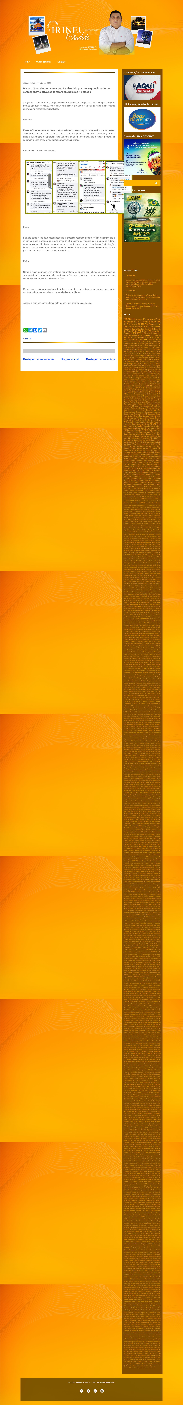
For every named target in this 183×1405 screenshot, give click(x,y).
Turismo (151, 482)
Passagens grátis (155, 1107)
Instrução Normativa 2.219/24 (150, 923)
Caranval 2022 (156, 708)
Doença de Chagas (140, 807)
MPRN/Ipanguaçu (145, 977)
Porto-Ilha (139, 1155)
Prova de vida (144, 432)
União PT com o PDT (146, 1297)
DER (130, 513)
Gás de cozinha (154, 362)
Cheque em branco (130, 732)
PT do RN (150, 1097)
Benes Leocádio (129, 681)
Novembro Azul (155, 550)
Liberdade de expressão (137, 542)
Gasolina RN (145, 894)
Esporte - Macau (129, 523)
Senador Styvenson (130, 579)
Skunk (155, 1258)
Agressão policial (150, 631)
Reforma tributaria (129, 1208)
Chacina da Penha (154, 730)
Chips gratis (139, 732)
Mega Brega (147, 396)
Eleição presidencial (130, 830)
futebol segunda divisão (131, 1341)
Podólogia (143, 1138)
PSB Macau (128, 1095)
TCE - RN (144, 1270)
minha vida (127, 594)
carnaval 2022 (129, 406)
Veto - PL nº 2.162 (153, 1314)
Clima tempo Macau (137, 743)
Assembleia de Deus (153, 650)
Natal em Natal (138, 428)
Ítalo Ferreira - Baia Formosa (143, 1361)
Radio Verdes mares (131, 1198)
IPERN (133, 917)
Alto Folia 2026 (144, 490)
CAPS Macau (142, 687)
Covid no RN (133, 511)
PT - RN (143, 1097)
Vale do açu (156, 1306)
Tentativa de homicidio (152, 1279)
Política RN (128, 360)
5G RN (156, 488)
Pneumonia (156, 1136)
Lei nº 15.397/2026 (154, 954)
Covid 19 (138, 390)
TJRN (154, 378)
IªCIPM (134, 931)
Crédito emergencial (149, 780)
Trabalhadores (128, 1287)
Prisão (126, 352)
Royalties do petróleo (130, 1229)
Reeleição (134, 565)
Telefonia (133, 1279)
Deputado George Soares (132, 795)
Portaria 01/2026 (129, 1152)
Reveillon (157, 1219)
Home (27, 62)
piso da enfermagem (142, 406)
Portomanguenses (148, 1155)
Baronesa (148, 675)
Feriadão (130, 865)
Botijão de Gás (129, 444)
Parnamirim (156, 350)
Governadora (139, 902)
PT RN (153, 554)
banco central (155, 1330)
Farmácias (157, 855)
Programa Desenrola (137, 1173)
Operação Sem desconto (151, 470)
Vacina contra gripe (142, 1301)
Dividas (151, 805)
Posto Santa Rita (135, 1157)
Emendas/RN (150, 836)
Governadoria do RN (142, 532)
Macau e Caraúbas (149, 987)
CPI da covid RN (149, 693)
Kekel (130, 939)
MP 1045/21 (145, 968)
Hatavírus (157, 910)
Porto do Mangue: (129, 1155)
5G (159, 436)
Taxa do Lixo (131, 1277)
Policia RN (140, 1140)
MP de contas (151, 970)
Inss (158, 331)
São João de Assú (139, 1266)
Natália (126, 1026)
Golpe (125, 902)
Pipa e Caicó (128, 1132)
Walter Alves (145, 590)
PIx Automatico (153, 1086)
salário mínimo (148, 594)
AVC (151, 619)
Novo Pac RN (128, 1032)
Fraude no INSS (155, 528)
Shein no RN (146, 579)
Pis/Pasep (127, 366)
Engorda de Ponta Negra (143, 521)
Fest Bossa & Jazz (137, 867)
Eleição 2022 (138, 339)
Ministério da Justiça (153, 1008)
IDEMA (132, 466)
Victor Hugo (145, 1316)
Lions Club (144, 960)
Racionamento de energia (146, 1196)
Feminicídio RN (155, 861)
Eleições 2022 (129, 362)
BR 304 (136, 388)
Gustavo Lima (156, 908)
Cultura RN (151, 511)
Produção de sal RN (153, 1169)
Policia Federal (151, 1138)
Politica (157, 358)
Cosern (157, 388)
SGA (158, 374)
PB (125, 472)
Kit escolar (136, 939)
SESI (134, 1233)
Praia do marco (155, 1157)
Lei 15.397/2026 (134, 948)
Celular (158, 503)
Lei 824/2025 (153, 944)
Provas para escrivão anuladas (149, 1181)
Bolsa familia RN (139, 497)
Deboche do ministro (132, 788)
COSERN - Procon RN (146, 691)
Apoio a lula (156, 641)
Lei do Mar (131, 954)
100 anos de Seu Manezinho (143, 598)
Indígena (140, 921)
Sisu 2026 (148, 1256)
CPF (154, 691)
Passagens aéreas (129, 1107)
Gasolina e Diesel (154, 894)
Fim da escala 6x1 (144, 528)
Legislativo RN (143, 944)
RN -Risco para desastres (143, 1190)
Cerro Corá (132, 730)
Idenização (139, 917)
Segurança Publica (147, 1244)
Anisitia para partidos (130, 639)
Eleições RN (156, 830)
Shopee (140, 1252)
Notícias (153, 374)
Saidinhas (144, 1235)
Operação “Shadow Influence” (133, 1074)
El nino (152, 823)
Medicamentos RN (135, 999)
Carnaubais (128, 333)
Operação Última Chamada (151, 1072)
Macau (28, 339)
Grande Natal (136, 464)
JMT (154, 931)
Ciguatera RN (128, 741)
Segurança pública (143, 402)
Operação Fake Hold (138, 1053)
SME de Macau (155, 1233)
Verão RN (143, 1314)
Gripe (158, 904)
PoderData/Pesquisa (145, 559)
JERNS (149, 931)
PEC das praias (152, 1082)
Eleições (149, 830)
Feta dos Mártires (135, 875)
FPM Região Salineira (134, 848)
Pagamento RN (155, 1099)
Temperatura (140, 1279)
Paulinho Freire (150, 472)
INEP (128, 917)
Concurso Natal (128, 749)
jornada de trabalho (138, 1347)
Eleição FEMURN (137, 826)
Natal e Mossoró (136, 1024)
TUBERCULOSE (129, 1275)
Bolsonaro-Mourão (141, 685)
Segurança (137, 1244)
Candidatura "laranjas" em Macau (134, 703)
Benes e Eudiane (140, 681)
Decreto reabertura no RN (140, 790)
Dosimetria (147, 809)
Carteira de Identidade (146, 718)
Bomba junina (152, 685)
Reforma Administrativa (144, 565)
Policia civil (136, 366)
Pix (151, 337)
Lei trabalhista (140, 956)
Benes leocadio (151, 442)
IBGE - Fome (128, 915)
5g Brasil (157, 406)
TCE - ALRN (136, 1270)
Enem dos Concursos (136, 838)
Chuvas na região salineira (144, 735)
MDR (154, 424)
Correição (127, 766)
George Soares (153, 530)
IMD (145, 536)
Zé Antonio (147, 1328)
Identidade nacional (149, 917)
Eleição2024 (141, 830)
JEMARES (143, 931)
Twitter (158, 1293)
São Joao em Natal (130, 1264)
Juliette (148, 422)
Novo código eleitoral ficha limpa (141, 1035)
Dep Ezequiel (139, 370)
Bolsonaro (127, 335)
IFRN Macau (149, 339)
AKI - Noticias (156, 615)
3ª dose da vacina (147, 488)
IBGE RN (151, 372)
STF (139, 331)
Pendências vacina (148, 1115)
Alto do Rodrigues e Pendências (134, 637)
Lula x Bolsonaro (136, 964)
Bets (158, 442)
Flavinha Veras (135, 879)
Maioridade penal (150, 991)
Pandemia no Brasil (131, 1101)
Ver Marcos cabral (152, 1310)
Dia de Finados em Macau (144, 801)
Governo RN (143, 362)
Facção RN (153, 848)
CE (155, 410)
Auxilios (135, 664)
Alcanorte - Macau (133, 633)
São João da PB (151, 1264)
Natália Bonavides (134, 1026)
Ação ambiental (129, 668)
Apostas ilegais (149, 643)
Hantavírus (150, 910)
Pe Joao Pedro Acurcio (139, 1111)
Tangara (136, 1275)
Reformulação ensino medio (145, 1208)
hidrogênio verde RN (135, 1343)
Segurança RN (141, 360)
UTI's (155, 1295)
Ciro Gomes (147, 507)
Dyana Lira (138, 416)
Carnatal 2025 (139, 503)
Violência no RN (155, 588)
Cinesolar (142, 741)
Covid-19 (148, 329)
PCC (136, 1078)
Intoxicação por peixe (153, 925)
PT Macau (144, 364)
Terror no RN (149, 1281)
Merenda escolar (149, 426)
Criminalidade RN (140, 778)
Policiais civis (156, 559)
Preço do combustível (137, 1167)
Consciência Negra (130, 755)
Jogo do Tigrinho (137, 538)
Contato (61, 62)
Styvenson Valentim (145, 1260)
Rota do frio (127, 1225)
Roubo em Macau (137, 1225)
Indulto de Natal (130, 921)
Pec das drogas (130, 1113)
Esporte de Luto (134, 842)
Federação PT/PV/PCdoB (132, 861)
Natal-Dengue (148, 1024)
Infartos (152, 921)
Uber (159, 1295)
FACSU (130, 846)
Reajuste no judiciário (145, 1202)
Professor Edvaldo (154, 561)
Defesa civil (153, 790)
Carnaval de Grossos (130, 714)
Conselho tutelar (130, 450)
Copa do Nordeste (155, 761)
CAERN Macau (154, 348)
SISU (154, 434)
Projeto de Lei (145, 1175)
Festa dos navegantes (146, 873)
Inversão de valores (132, 927)
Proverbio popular (129, 1184)
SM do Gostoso (145, 1233)
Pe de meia (133, 557)
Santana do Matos (146, 480)
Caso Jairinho (139, 722)
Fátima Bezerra (150, 356)
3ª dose (126, 608)
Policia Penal (132, 1140)
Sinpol (137, 1256)
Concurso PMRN (134, 751)
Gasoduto (137, 894)
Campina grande (154, 701)
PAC (153, 552)
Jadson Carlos (128, 933)
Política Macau (141, 1148)
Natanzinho (156, 1024)
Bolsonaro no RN (129, 685)
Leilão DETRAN (151, 956)
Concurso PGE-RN (139, 749)
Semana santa (129, 577)
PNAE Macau (153, 1090)
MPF (144, 352)
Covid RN (143, 414)
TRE (137, 354)
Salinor (131, 1237)
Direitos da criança (137, 805)
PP (149, 554)
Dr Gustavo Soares (150, 517)
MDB (138, 468)
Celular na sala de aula (140, 448)
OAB (158, 428)
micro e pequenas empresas (133, 1349)
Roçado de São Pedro (145, 1229)
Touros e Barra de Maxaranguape (148, 1285)
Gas (159, 892)
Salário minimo (138, 1237)
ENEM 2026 (152, 813)
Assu (153, 354)
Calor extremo (156, 699)
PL (159, 1086)
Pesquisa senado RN (153, 1128)
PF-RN (139, 1086)
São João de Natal (130, 1268)
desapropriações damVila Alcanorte (135, 1337)
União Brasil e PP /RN (131, 1297)
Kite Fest (144, 939)
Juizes (126, 937)
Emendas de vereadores (138, 834)
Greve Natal (152, 904)
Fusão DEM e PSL (154, 888)
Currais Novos (138, 454)
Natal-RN (147, 335)
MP (139, 968)
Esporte (131, 392)
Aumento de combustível (136, 440)
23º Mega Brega (153, 604)
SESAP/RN (128, 480)
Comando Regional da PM (145, 745)
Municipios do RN (129, 1020)
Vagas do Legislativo (132, 1306)
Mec (147, 352)
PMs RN (144, 554)
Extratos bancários (154, 844)
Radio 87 (157, 1196)
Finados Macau (129, 877)
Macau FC (149, 983)
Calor (132, 503)
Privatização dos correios (152, 1167)
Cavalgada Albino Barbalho (138, 726)
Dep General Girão (136, 792)
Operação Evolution (147, 1051)
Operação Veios (143, 1066)
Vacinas (150, 1301)
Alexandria (127, 635)
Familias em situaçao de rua (144, 855)
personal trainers (138, 1351)
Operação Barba (135, 1047)
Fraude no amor (150, 886)
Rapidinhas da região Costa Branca (138, 434)
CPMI (142, 695)
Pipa (148, 1130)
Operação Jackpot (129, 1057)
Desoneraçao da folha (144, 799)
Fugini (131, 888)
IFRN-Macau (150, 915)
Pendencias (156, 341)
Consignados (142, 755)
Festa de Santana (135, 869)
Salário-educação (149, 1237)
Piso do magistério (134, 400)
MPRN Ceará (128, 975)
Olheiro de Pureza (146, 1041)
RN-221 (147, 1194)
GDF (138, 892)
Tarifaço (157, 404)
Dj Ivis (131, 807)
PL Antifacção (131, 472)
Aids (125, 633)
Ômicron (157, 360)
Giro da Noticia (144, 900)
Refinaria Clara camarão (140, 478)
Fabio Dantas (156, 523)
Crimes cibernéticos (154, 776)
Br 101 (147, 497)
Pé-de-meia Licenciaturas (135, 1186)
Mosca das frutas (155, 1016)
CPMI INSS (147, 695)
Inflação (158, 921)
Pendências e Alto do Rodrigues (141, 474)
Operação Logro (131, 1059)
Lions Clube (151, 960)
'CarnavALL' (156, 596)
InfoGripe (126, 923)
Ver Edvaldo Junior (138, 1310)
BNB (133, 494)
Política (126, 384)
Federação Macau (154, 859)
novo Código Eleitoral (152, 484)
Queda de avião (155, 1186)
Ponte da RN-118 (142, 1150)
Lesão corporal (136, 960)
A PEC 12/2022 (153, 612)
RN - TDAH (157, 1188)
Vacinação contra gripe (133, 1304)
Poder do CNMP (134, 1138)
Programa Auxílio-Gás (139, 1171)
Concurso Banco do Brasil (141, 747)
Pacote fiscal (136, 1099)
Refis (136, 1206)
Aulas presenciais (154, 654)
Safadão (140, 573)
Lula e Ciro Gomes (149, 962)
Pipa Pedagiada (155, 1130)
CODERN (157, 689)
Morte (154, 396)
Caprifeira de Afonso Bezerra (133, 708)
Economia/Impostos (130, 817)
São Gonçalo (140, 1262)
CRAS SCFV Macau (136, 501)
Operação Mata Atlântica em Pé (149, 1059)
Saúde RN (127, 354)
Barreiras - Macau (152, 679)
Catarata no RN (149, 724)
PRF (158, 382)
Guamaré (137, 319)
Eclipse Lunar (137, 815)
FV (150, 523)
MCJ (158, 394)
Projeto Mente (134, 1175)
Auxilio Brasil (128, 368)
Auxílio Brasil (137, 442)
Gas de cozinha (129, 894)
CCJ (155, 687)
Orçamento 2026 (155, 1074)
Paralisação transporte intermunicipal (144, 1103)
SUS (144, 366)
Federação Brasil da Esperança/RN (135, 859)
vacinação (127, 486)
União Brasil (149, 384)
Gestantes (127, 898)
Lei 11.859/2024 (152, 946)
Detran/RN (136, 517)
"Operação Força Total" (150, 486)
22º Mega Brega (155, 602)
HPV (144, 910)
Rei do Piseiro (155, 1213)
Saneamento (128, 575)
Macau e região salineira (133, 396)
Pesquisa (130, 430)
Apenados (147, 641)
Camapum (127, 701)
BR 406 (152, 668)
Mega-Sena (152, 999)
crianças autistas (148, 1333)
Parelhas (126, 1105)
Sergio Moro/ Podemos (148, 1250)
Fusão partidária (129, 890)
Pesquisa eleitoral (129, 1128)
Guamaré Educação (138, 906)
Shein (135, 1252)
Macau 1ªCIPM (140, 983)
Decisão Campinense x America (150, 788)
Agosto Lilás (134, 631)
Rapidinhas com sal (149, 563)
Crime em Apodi (155, 772)
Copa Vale (157, 759)
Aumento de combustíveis (151, 656)
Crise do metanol (142, 511)
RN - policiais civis (129, 1190)
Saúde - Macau (135, 1241)
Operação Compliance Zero (139, 1049)
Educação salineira (143, 823)
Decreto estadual (139, 456)
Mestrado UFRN (145, 1001)
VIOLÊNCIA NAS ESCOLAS (151, 1299)
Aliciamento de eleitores (138, 635)
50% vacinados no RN (148, 608)
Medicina (145, 999)
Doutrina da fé (156, 809)
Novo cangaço (150, 428)
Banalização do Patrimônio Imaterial (136, 672)
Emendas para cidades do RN (134, 836)
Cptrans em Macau (130, 772)
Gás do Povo (133, 536)
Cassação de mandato (136, 724)
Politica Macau (134, 1142)
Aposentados (138, 643)
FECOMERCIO (143, 846)
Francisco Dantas (147, 884)
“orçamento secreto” (149, 1368)
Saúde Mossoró (145, 1241)
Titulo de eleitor (136, 384)
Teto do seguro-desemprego (136, 1283)
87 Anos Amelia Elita (136, 612)
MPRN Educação (138, 975)
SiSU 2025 (157, 1254)
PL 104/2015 (134, 1088)
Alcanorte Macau (144, 633)
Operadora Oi (156, 1041)
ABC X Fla (136, 615)
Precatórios (136, 476)
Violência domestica (153, 1318)
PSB (125, 430)
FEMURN (127, 348)
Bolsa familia (142, 683)
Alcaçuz (137, 438)
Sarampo (157, 480)
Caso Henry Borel (129, 722)
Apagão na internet (136, 641)
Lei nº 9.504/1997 (130, 956)
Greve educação (129, 534)
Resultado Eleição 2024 (136, 1217)
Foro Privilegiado (155, 881)
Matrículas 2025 (152, 997)
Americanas (153, 490)
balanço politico (144, 1330)
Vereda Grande (134, 1314)
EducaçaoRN (134, 819)
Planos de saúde (146, 1136)
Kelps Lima (151, 394)
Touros (137, 436)
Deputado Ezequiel (131, 458)
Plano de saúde (142, 1134)
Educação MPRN (136, 821)
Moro (142, 1012)
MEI (136, 968)
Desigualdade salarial (130, 799)
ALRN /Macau (140, 617)
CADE (151, 497)
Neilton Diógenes (145, 1026)
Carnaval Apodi (135, 712)
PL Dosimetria (132, 1090)
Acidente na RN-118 (148, 625)
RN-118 (142, 1194)
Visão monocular (129, 1322)
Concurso (139, 412)
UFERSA (142, 354)
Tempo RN (143, 482)
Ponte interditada (154, 1150)
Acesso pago (133, 623)
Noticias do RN (129, 1030)
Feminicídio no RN (130, 863)
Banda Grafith (139, 368)
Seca (152, 1241)
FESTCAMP (153, 846)
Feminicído (139, 863)
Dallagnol (133, 786)
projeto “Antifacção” (150, 1353)
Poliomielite (127, 561)
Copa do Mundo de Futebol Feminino (136, 761)
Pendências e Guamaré (132, 1115)
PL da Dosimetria (133, 398)
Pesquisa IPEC (155, 557)
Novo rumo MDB (151, 1037)
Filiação (158, 875)
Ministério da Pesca (130, 1010)
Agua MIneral (129, 438)
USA (152, 1295)
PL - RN (127, 1088)
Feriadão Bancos (139, 865)
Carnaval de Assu (154, 712)
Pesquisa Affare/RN (138, 1119)
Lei (135, 468)
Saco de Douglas (129, 1235)
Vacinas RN (132, 586)
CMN (140, 689)
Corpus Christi (155, 763)
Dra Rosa (127, 811)
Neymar (158, 1026)
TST (159, 1273)
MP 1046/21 (154, 968)
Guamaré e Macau (153, 906)
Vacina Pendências (130, 1301)
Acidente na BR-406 (135, 625)
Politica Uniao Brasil (154, 1142)
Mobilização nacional (134, 1012)
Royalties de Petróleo (142, 1227)
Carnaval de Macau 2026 (146, 714)
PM (139, 1090)
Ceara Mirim (152, 726)
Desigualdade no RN (153, 797)
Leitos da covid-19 (154, 958)
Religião (151, 567)
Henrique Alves (135, 382)
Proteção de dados (130, 1181)
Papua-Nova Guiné (145, 1101)
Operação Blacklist (147, 1047)
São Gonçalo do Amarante (141, 378)
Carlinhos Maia (139, 710)
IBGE (146, 350)
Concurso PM (150, 749)
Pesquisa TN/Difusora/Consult (151, 1126)
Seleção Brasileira (150, 1246)
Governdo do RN (155, 532)
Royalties (132, 571)
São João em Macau (143, 1268)
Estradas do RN (155, 842)
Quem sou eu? (43, 62)
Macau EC (139, 426)
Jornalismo (157, 933)
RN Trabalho (133, 1192)
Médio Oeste (152, 1022)
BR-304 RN (145, 494)
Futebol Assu (139, 890)
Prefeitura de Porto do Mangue (139, 1163)
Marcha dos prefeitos (145, 995)
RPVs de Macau (155, 1194)
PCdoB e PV (144, 1078)
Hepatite (126, 912)
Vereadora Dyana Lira (141, 1312)
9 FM (145, 612)
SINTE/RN (133, 573)
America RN (156, 637)
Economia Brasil (145, 458)
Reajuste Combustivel (138, 1200)
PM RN (142, 1090)
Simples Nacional (129, 1256)
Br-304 (135, 410)
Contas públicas (140, 757)
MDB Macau (130, 968)
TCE (133, 354)
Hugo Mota (152, 912)
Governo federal (154, 420)
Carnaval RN (144, 712)
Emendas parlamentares (138, 460)
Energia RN (148, 838)
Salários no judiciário (136, 1239)
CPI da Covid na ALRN (135, 693)
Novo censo (152, 1032)
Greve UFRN (139, 392)
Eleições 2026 (155, 519)
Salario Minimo (129, 402)
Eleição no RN (133, 418)
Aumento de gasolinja (145, 658)
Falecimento (146, 850)
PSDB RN (136, 348)
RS (152, 476)
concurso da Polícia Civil (132, 1333)
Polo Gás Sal (152, 1144)
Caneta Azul (150, 703)
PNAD (146, 1090)
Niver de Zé (127, 1028)
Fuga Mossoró (128, 530)
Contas (132, 757)
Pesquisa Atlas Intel (153, 1119)
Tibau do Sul (141, 581)
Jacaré (158, 931)
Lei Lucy (134, 952)
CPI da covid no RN (151, 499)
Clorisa (147, 743)
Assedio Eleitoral (140, 650)
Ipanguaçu (137, 374)
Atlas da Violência (130, 654)
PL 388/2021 (144, 1088)
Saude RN (151, 366)
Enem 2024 (144, 418)
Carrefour (126, 718)
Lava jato (151, 941)
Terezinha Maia (128, 1281)
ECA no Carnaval (147, 811)
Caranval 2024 (128, 710)
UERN (150, 360)
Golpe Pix (131, 902)
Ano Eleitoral (151, 639)
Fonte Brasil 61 (132, 881)
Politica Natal (143, 1142)
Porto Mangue (155, 1152)
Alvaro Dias (148, 637)
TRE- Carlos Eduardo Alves (143, 1273)
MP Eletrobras (141, 970)
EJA (147, 813)
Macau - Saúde (155, 981)
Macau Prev (152, 985)
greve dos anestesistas (146, 1341)
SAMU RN (152, 1231)
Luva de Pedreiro (149, 964)
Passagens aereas (154, 1105)
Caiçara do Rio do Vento (141, 699)
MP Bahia (133, 970)
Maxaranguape (135, 548)
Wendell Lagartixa (154, 1324)
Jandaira (145, 374)
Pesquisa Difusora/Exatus (146, 1121)
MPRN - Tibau (148, 972)
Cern (153, 505)
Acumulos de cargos (148, 627)
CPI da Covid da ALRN (137, 499)
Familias (131, 855)
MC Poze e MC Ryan (149, 966)
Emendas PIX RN (140, 832)
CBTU (151, 687)
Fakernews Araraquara (135, 850)
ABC (131, 615)
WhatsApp (127, 1326)
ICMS (147, 337)
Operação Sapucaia (130, 1066)
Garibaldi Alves (142, 530)
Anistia (140, 639)
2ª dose (146, 606)
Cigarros (157, 739)
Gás (125, 910)
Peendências (148, 1113)
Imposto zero (147, 919)
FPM (151, 327)
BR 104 (140, 668)
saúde (144, 333)
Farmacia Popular (153, 460)
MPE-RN (126, 972)
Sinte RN (142, 1256)
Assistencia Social (129, 652)
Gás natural (139, 910)
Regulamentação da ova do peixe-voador (137, 1213)
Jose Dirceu (137, 935)
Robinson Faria (128, 1223)
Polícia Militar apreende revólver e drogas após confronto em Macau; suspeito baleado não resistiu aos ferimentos (143, 297)
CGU (133, 689)
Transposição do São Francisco (139, 1289)
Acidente (136, 490)
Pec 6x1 (157, 1111)
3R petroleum (137, 386)
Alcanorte (157, 386)
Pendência (157, 1113)
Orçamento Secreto (130, 1076)
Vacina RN (145, 436)
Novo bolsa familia (137, 552)
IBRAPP (140, 536)
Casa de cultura (145, 720)
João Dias (157, 935)
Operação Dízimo (134, 1051)
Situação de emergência (134, 376)
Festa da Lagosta (148, 867)
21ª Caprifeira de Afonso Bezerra (138, 602)
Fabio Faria (145, 848)
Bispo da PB (133, 683)
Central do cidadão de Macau (142, 505)
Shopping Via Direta (149, 1252)
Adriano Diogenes (129, 629)
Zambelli (145, 1326)
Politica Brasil (135, 561)
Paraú (158, 1103)
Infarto (146, 921)
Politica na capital (129, 1144)
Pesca (158, 1117)
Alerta (152, 633)
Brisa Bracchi (146, 410)
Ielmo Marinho (140, 422)
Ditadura (145, 805)
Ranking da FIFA (145, 1198)
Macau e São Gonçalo (152, 546)
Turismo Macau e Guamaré (137, 1293)
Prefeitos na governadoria (142, 1161)
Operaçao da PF (129, 1043)
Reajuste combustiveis (153, 1200)
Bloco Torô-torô (128, 497)
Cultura (158, 780)
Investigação (146, 927)
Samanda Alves (155, 573)
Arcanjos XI (136, 646)
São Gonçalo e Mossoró (152, 1262)
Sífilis (129, 1270)
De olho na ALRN (142, 786)
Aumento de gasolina (130, 658)
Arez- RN (155, 646)
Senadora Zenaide (135, 1250)
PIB (142, 1086)
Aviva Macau (138, 666)
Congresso (139, 509)
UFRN (148, 354)
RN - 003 (150, 1188)
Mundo (158, 1018)
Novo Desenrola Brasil (153, 1030)
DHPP (137, 784)
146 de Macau (137, 600)
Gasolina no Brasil (130, 896)
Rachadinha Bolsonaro (131, 1196)
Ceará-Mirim (134, 380)
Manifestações (143, 993)
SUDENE (135, 480)
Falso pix (136, 852)
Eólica (125, 846)
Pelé (148, 557)
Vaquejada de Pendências (132, 1308)
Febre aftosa (128, 420)
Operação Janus (140, 1057)
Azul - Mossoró (147, 666)
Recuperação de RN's (137, 1204)
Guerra (126, 536)
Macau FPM (156, 983)
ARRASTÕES (144, 619)
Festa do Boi (146, 526)
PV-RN (129, 1099)
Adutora (146, 629)
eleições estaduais (154, 592)
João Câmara (135, 394)
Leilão (155, 540)
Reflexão (141, 1206)
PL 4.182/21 (154, 1088)
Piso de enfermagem (140, 358)
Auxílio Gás (142, 664)
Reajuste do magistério (131, 1202)
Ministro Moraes (129, 1008)
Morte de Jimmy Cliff (143, 1014)
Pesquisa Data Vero (130, 1121)
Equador (157, 840)
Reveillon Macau (129, 1221)
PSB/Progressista (138, 1095)
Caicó (135, 352)
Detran (130, 416)
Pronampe (134, 1177)
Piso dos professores (140, 1132)
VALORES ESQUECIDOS (139, 583)
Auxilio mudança (155, 662)
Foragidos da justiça (143, 881)
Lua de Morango (138, 962)
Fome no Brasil (130, 462)
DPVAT (156, 784)
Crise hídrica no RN (153, 778)
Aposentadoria (128, 643)
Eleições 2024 (145, 519)
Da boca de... (131, 275)
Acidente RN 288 (143, 623)
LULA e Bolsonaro (129, 941)
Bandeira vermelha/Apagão (133, 675)
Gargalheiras (153, 892)
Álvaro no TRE (155, 1359)
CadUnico (153, 697)
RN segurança (128, 563)
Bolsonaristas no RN (153, 683)
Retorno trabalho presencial (134, 1219)
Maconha (140, 991)
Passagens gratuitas (142, 1107)
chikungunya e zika (142, 592)
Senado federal (135, 1248)
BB (144, 442)
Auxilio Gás (128, 442)
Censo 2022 (148, 728)
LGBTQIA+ (157, 939)
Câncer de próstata (130, 782)
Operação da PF (144, 1070)
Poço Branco (144, 561)
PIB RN (146, 1086)
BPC (136, 668)
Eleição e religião (154, 828)
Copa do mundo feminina (138, 452)
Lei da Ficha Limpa (146, 540)
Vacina (126, 586)
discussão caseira (154, 1337)
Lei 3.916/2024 (145, 948)
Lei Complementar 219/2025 (143, 950)
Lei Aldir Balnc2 (155, 948)
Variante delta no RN (144, 586)
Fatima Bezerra (154, 418)
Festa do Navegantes (147, 871)
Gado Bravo (144, 892)
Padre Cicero (145, 1099)
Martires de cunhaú (139, 997)
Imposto (126, 919)
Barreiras (143, 679)
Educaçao (144, 344)
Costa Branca (129, 390)
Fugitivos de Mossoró (140, 888)
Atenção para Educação (152, 652)
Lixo (131, 962)
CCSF (158, 687)
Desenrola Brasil (148, 390)
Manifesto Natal (155, 993)
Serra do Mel (155, 402)
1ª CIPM (145, 600)
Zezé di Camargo (137, 1328)
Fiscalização (156, 877)
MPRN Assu (156, 972)
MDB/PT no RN (131, 544)
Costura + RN (142, 770)
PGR (134, 554)
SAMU (158, 571)
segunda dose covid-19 (147, 1355)
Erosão (126, 842)
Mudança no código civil (139, 1018)
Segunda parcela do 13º (151, 575)
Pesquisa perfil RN (141, 1128)
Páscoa (150, 1184)
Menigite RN (136, 1001)
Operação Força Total (153, 1053)
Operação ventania (137, 1072)
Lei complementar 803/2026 (147, 952)
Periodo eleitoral (150, 1117)
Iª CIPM (128, 538)
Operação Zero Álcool (152, 1068)
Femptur (146, 863)
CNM (130, 352)
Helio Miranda (149, 392)
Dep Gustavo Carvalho (146, 515)
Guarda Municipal (154, 534)
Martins (130, 997)
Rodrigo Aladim (150, 569)
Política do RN (154, 344)
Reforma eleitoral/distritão (153, 1206)
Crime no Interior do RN (139, 776)
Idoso (158, 917)
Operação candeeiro (130, 1070)
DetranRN (134, 356)
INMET (126, 394)
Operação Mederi (129, 1061)
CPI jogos (137, 695)
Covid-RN (152, 452)
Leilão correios (144, 958)
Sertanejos (129, 1252)
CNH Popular (146, 689)
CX (159, 410)
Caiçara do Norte (152, 446)
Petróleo (126, 559)
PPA (133, 1092)
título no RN (143, 1357)
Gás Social (130, 910)
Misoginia (141, 1010)
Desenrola (157, 515)
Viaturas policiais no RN (132, 1316)
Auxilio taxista (128, 664)
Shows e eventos (147, 1254)
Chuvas (143, 380)
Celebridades (140, 728)
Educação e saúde (130, 823)
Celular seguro (128, 505)
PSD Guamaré (149, 1095)
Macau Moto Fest (138, 546)
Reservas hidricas (132, 1215)
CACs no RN (133, 687)
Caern (134, 329)
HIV (144, 464)
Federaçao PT (155, 857)
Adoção (158, 627)
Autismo (153, 660)
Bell (159, 679)
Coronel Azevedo (145, 763)
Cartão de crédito (133, 720)
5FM (157, 608)
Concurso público (145, 753)
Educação (127, 329)
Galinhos (140, 329)
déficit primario (128, 1339)
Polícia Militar (132, 1148)
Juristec (144, 937)
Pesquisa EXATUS (141, 430)
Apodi (158, 366)
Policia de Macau (149, 1140)
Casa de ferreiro (155, 720)
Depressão (146, 792)
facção (158, 1339)
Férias (158, 890)
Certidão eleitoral (142, 730)
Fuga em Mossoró (145, 462)
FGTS (126, 382)
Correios (137, 414)
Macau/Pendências (130, 991)
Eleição (150, 380)
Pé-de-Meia (146, 476)
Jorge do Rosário (148, 933)
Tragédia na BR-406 (139, 1287)
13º (152, 406)
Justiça (143, 394)
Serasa (139, 579)
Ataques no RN (140, 652)
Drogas (133, 811)
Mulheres (152, 1018)
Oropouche (146, 1074)
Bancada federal (154, 672)
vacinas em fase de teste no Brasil (139, 1359)
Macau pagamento (154, 989)
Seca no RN (137, 575)
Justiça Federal (153, 937)
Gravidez (157, 902)
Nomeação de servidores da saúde (148, 1028)
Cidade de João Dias (136, 737)
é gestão (157, 1361)
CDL (125, 689)
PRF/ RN (138, 1092)
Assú (154, 331)
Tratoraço (134, 1291)
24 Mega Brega (137, 488)
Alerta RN (157, 633)
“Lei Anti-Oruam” (144, 1364)
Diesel (142, 517)
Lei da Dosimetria (133, 540)
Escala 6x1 (156, 521)
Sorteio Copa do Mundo (131, 1260)
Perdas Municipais (138, 1117)
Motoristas (127, 1018)
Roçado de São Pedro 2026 (146, 571)
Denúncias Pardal (132, 515)
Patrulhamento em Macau (149, 1109)
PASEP (132, 1078)
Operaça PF (136, 470)
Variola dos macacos (135, 484)
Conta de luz (128, 414)
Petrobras (144, 348)
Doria (130, 809)
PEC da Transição (141, 1082)
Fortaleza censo (135, 884)
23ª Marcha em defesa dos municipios (135, 604)
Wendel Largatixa (141, 1324)
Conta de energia (149, 509)
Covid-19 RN (132, 331)
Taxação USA (147, 1277)
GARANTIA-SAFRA (130, 892)
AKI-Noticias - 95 (129, 617)
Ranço (154, 1198)
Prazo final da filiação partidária (134, 1159)
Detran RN (134, 342)
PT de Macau (155, 364)
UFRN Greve (127, 1295)
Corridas (132, 768)
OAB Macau (147, 552)
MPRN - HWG (139, 972)
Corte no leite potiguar (142, 768)
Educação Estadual (146, 819)
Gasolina (144, 372)
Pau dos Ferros (147, 398)
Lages (126, 540)
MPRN (139, 322)
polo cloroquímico (137, 594)
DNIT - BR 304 (148, 784)
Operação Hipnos (129, 1055)
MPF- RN (132, 972)
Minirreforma (156, 1006)
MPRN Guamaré (150, 975)
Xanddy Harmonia (136, 1326)
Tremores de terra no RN (145, 1291)
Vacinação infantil (146, 1304)
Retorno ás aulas (149, 1219)
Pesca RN (127, 1119)
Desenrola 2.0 (128, 517)
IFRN (139, 333)
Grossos (138, 534)
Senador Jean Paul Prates (151, 577)
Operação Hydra (141, 1055)
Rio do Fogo (155, 1221)
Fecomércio (127, 857)
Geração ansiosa (154, 896)
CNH (146, 368)
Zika (151, 590)
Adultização (139, 629)
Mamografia (134, 993)
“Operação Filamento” (140, 1366)
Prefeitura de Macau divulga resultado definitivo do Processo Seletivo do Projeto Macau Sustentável (142, 306)
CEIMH (129, 689)
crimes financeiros (153, 1335)
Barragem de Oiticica (140, 677)
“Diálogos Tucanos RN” (131, 1364)
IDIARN (157, 392)
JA (138, 931)
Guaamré (126, 906)
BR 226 (146, 668)
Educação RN (137, 335)
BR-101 (138, 494)
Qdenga (146, 1186)
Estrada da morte (142, 523)
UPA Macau (146, 1295)
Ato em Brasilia (142, 654)
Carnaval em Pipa (136, 716)
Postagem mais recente (38, 359)
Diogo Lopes (147, 803)
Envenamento (149, 840)
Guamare (145, 534)
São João (128, 404)
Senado (137, 577)
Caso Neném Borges (150, 722)
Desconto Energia (145, 795)
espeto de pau (151, 1339)
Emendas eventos (154, 834)
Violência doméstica (130, 1320)
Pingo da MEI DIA (129, 1130)
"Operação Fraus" (146, 596)
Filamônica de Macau (148, 875)
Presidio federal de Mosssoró (134, 1165)
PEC (134, 1080)
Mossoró (157, 327)
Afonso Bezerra (140, 327)
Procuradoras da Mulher (137, 1169)
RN (146, 324)
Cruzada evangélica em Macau (133, 780)
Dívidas (138, 811)
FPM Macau (138, 350)
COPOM (136, 691)
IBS (134, 915)
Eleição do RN (143, 828)
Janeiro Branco (137, 933)
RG (135, 1188)
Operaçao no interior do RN (133, 1045)
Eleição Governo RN (149, 826)
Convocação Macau (130, 759)
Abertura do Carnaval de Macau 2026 (142, 621)
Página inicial (70, 359)
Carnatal (127, 448)
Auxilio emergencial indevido (139, 662)
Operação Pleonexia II (134, 1064)
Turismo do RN (151, 1293)
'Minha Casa (128, 598)
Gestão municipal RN (137, 898)
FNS (125, 848)
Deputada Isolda (155, 792)
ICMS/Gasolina (140, 915)
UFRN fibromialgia (137, 1295)
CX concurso (146, 697)
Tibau (134, 581)
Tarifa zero (143, 1275)
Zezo (129, 1328)
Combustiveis (129, 370)
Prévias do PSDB (141, 1184)
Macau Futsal (128, 985)
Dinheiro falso (136, 803)
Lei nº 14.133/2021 (141, 954)
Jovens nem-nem (147, 935)
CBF (148, 687)
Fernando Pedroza (151, 865)
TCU (155, 1270)
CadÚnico (140, 446)
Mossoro (157, 548)
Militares (149, 1004)
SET (138, 1233)
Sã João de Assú (129, 1262)
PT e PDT (140, 472)
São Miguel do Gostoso (143, 404)
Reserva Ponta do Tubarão (136, 569)
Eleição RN (128, 350)
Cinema (136, 741)
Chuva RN (147, 732)
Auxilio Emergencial (153, 440)
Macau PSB (136, 985)
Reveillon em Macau (143, 1221)
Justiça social (129, 468)
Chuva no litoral (155, 732)
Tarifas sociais (151, 1275)
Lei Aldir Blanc (128, 950)
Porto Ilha (148, 1152)
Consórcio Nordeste (145, 450)
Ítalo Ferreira (128, 1361)
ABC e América (146, 615)
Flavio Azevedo (145, 879)
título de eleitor (134, 1357)
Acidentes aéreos (134, 627)
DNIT (141, 784)
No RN (134, 1028)
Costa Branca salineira (131, 770)
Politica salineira (141, 1144)
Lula (140, 342)
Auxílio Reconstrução (153, 664)
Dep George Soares (153, 456)
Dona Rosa (151, 807)
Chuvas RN (143, 346)
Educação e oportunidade (151, 821)
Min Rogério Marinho (147, 548)
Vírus (132, 1324)
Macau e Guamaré (149, 382)
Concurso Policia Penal (146, 751)
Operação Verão (155, 1066)
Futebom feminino (150, 890)
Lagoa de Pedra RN (141, 941)
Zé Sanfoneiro (155, 1328)
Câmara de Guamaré (152, 454)
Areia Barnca (133, 492)
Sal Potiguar (152, 1235)
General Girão (143, 896)
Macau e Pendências (138, 989)
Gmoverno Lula (155, 900)
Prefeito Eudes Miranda (152, 1159)
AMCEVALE (148, 386)
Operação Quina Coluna (152, 1064)
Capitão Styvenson (154, 706)
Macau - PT (132, 981)
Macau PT (144, 985)
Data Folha (144, 513)
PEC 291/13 (131, 1082)
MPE (146, 544)
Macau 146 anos (129, 983)
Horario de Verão (134, 912)
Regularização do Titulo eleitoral (139, 567)
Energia (141, 356)
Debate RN (151, 513)
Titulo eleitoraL (151, 581)
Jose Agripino (128, 935)
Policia (151, 358)
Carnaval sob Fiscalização (151, 716)
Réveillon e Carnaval (141, 1231)
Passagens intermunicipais (132, 1109)
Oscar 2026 (152, 1076)
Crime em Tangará (147, 774)
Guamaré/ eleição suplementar (133, 908)
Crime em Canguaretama (132, 774)
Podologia (152, 430)
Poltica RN (133, 1146)
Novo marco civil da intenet (136, 1037)
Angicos (127, 408)
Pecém (140, 1113)
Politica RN (146, 331)
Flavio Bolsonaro (155, 879)
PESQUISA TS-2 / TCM (143, 1084)
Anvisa (158, 639)
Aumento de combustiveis (146, 492)
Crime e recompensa (143, 772)
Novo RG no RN (141, 1032)
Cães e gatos (140, 782)
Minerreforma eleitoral (135, 1006)
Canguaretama (129, 412)
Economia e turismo (152, 815)
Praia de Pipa (145, 1157)
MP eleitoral (140, 544)
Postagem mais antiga (100, 359)
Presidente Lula (155, 1163)
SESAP (126, 573)
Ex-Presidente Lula (130, 844)
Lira (128, 962)
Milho (144, 1004)
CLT (137, 689)
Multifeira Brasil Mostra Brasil (133, 550)
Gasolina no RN (140, 420)
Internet (126, 925)
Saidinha (138, 1235)
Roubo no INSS (148, 1225)
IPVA (138, 466)
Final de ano (141, 877)
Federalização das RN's (140, 857)
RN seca (131, 1194)
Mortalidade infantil (151, 1012)
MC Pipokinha (137, 966)
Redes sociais (149, 1204)
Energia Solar (128, 521)
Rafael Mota (138, 563)
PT (151, 352)
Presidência (149, 1165)
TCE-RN (153, 579)
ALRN (141, 324)
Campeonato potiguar (139, 701)
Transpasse (149, 1287)
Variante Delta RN (146, 1308)
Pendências (149, 319)
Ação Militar (156, 666)
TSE (135, 333)
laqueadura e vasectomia (152, 1347)
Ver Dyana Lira (145, 588)
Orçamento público (142, 1076)
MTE (153, 977)
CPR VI (154, 695)
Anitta (145, 639)
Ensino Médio (139, 840)
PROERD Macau (147, 1092)
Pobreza (126, 1138)
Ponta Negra (150, 1148)
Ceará (158, 368)
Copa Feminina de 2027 (145, 759)
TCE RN (150, 1270)
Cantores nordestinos (141, 706)
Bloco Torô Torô (155, 494)
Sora (159, 1258)
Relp (125, 1215)
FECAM (136, 846)
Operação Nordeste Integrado (144, 1061)
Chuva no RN (155, 448)
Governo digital (149, 902)
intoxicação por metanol (132, 1345)
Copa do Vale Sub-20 (131, 763)
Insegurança (135, 923)
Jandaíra (157, 466)
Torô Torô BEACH (130, 1285)
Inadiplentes (156, 919)
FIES (136, 362)
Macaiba (131, 426)
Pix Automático (153, 1132)
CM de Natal (140, 444)
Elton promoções (129, 832)
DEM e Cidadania (129, 784)
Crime (130, 339)
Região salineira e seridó (139, 1210)
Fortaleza (126, 884)
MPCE (158, 970)
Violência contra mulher (138, 1318)
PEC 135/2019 (152, 1080)
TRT (155, 1273)
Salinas (146, 573)
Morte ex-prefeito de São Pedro (140, 1016)
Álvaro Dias (136, 486)
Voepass (137, 1322)
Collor (152, 743)
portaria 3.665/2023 (150, 1351)
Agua (158, 631)
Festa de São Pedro (148, 869)
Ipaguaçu (136, 929)
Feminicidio (145, 861)
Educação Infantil (133, 519)
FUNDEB (136, 372)
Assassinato (128, 388)
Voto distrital (153, 1322)
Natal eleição (146, 550)
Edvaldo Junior (148, 416)
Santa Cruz (147, 1239)
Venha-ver (137, 588)
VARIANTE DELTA (154, 583)
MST (150, 544)
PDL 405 (153, 1078)
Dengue (141, 337)
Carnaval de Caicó (150, 503)
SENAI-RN (129, 1233)
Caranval (147, 708)
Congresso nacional (152, 412)
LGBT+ (150, 939)
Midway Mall (138, 1004)
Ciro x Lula (150, 741)
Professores (127, 1171)
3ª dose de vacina (135, 608)
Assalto (140, 648)
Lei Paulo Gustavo (136, 424)
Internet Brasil (147, 466)
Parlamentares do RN (138, 1105)
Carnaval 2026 (149, 710)
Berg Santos (151, 681)
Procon (126, 1169)
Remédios (156, 478)
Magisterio (127, 548)
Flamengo (127, 879)
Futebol (135, 530)
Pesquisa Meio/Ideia (134, 1124)
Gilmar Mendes (134, 900)
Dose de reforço (138, 809)
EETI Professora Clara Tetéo (136, 813)
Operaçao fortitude (154, 1043)
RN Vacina (142, 1192)
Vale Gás (149, 1306)
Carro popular (134, 718)
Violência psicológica (143, 1320)
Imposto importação (136, 919)
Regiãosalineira (155, 1210)
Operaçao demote (142, 1043)
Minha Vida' (148, 1006)
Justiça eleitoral (155, 538)
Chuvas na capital (129, 735)
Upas (156, 1297)
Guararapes (147, 908)
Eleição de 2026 (132, 828)
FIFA (159, 846)
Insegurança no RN (131, 364)
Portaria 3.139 (139, 1152)
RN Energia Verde (141, 1188)
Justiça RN (146, 538)
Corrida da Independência (140, 766)
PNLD (129, 1092)
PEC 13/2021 (141, 1080)
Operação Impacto (154, 1055)
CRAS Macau (129, 446)
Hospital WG (144, 912)
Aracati (130, 646)
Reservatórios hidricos (145, 1215)
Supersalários (156, 1260)
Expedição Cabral (142, 844)
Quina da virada (129, 1188)
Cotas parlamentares (153, 770)
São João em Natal (131, 482)
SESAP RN (156, 352)
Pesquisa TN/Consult (134, 1126)
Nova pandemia (140, 1030)
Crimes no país (129, 778)
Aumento (134, 408)
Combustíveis (156, 507)
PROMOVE (157, 1092)
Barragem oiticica (134, 679)
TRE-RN (128, 581)
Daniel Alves (136, 513)
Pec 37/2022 (151, 1111)
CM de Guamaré (153, 333)
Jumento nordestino (134, 937)
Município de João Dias (144, 1020)
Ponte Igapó (131, 1150)
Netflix (153, 1026)
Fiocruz (149, 877)
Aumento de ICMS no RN (133, 656)
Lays (137, 944)
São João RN (141, 1264)
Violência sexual (155, 1320)
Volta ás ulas (145, 1322)
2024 (125, 602)
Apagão (126, 641)
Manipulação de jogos (131, 995)
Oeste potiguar (135, 1041)
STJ (159, 400)
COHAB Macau (128, 691)
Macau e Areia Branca (135, 987)
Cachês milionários (150, 501)
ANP (131, 490)
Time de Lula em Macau (153, 1283)
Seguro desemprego (136, 1246)
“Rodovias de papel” (136, 1368)
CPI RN (142, 388)
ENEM (129, 337)
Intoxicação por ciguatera (137, 925)
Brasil (135, 337)
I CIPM (158, 912)
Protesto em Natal (154, 1179)
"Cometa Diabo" (135, 596)
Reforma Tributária (150, 400)
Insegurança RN (152, 536)
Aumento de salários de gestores (140, 660)
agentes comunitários (131, 1330)
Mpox (130, 428)
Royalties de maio (154, 1227)
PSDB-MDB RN (136, 1097)
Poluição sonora (143, 1146)
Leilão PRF (135, 958)
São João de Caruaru (153, 1266)
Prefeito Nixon (128, 1161)
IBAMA (126, 422)
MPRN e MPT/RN (133, 977)
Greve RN (147, 341)
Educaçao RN (154, 346)
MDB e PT (148, 424)
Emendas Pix (150, 832)
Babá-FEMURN (146, 670)
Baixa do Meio (156, 670)
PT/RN (156, 1097)
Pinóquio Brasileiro (141, 1130)
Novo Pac (127, 552)
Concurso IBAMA (155, 747)
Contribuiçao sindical (153, 757)
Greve (140, 352)
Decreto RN (127, 790)
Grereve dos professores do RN (135, 904)
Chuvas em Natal (137, 507)
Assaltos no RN (148, 648)
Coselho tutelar (155, 768)
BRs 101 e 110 (136, 670)
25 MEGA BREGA (137, 606)
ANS (137, 619)
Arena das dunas (146, 646)
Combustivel (150, 388)
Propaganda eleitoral (145, 1177)
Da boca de (128, 456)
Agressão (142, 631)
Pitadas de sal (134, 559)
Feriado (152, 863)
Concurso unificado (130, 509)
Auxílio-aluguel (128, 666)
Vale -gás (143, 1306)
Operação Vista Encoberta (133, 1068)
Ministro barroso (140, 1008)
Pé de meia (155, 432)
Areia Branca (149, 322)
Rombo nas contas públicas (143, 1223)
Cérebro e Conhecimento (153, 782)
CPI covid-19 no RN (152, 444)
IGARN (131, 422)
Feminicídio (127, 526)
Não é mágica (149, 1039)
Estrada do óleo (145, 842)
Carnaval (152, 368)
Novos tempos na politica (137, 1039)
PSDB (129, 358)
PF (150, 350)
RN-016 (136, 1194)
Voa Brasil (154, 436)
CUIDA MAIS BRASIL (134, 697)
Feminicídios (136, 526)
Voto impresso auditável (132, 590)
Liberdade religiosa (151, 542)
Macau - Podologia (143, 981)
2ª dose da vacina (154, 606)
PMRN (139, 554)
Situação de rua (146, 1258)
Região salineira (130, 346)
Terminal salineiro (139, 1281)
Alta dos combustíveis (153, 635)
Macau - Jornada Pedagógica (140, 979)
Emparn (157, 380)
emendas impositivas (139, 1339)
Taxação (139, 1277)
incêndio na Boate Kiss (152, 1343)
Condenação (156, 753)
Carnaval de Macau (131, 344)
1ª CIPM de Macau (154, 600)
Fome (125, 881)
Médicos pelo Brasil (141, 1022)
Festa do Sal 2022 (132, 873)
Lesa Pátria (127, 960)
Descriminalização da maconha (137, 797)
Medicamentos (146, 468)
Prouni (135, 432)
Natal (130, 327)
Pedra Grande (142, 557)
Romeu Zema (156, 1223)
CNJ (153, 689)
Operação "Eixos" (148, 1045)
